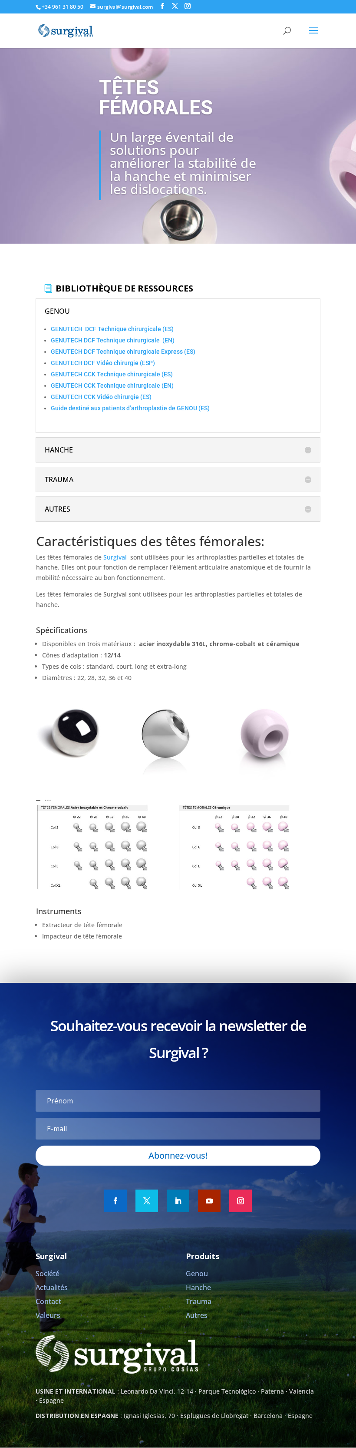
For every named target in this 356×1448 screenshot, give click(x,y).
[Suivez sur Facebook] (115, 1201)
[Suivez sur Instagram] (240, 1201)
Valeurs (48, 1315)
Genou (197, 1273)
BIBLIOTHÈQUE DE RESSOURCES (124, 288)
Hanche (198, 1287)
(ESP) (147, 362)
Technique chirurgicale (130, 328)
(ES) (168, 328)
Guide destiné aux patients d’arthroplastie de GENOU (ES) (130, 408)
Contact (48, 1301)
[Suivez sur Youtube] (209, 1201)
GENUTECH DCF (74, 328)
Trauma (198, 1301)
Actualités (52, 1287)
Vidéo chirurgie (118, 362)
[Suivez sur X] (146, 1201)
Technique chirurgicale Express (140, 351)
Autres (197, 1315)
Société (47, 1273)
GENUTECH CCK (74, 374)
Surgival (115, 557)
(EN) (168, 340)
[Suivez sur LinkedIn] (178, 1201)
